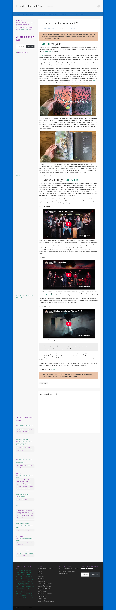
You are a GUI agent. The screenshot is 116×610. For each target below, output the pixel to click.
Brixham (24, 580)
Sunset (18, 593)
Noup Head (28, 572)
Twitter (95, 6)
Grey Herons (22, 588)
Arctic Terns (25, 576)
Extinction (23, 574)
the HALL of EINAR (53, 14)
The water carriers (22, 496)
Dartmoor (21, 595)
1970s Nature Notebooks (24, 596)
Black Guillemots (28, 591)
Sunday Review (44, 383)
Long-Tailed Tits (19, 570)
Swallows (27, 583)
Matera (28, 580)
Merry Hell (72, 180)
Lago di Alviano (28, 590)
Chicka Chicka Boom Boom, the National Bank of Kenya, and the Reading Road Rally (24, 443)
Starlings (31, 583)
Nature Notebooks (28, 14)
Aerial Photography (20, 583)
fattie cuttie (48, 51)
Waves (20, 580)
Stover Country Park (22, 586)
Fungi (22, 572)
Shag (33, 586)
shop (54, 176)
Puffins (28, 574)
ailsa (17, 505)
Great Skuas (18, 581)
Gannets (18, 574)
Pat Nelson (18, 457)
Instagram (18, 31)
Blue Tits (26, 595)
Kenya (22, 581)
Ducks (31, 580)
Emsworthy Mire (19, 591)
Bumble (44, 44)
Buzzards (22, 593)
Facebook (92, 6)
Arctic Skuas (18, 585)
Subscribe (30, 46)
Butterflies (31, 597)
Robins (29, 586)
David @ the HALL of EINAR (48, 28)
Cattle (24, 570)
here (54, 369)
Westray (64, 14)
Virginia (26, 593)
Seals (23, 585)
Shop (82, 14)
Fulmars (18, 588)
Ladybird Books (29, 581)
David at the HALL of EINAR (29, 6)
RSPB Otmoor (27, 585)
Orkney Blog (41, 14)
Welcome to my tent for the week (25, 553)
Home (18, 14)
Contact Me (74, 14)
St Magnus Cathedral (23, 578)
